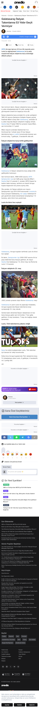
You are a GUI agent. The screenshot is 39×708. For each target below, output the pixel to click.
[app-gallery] (27, 674)
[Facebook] (6, 666)
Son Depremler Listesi (7, 576)
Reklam (3, 658)
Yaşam (6, 491)
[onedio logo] (18, 685)
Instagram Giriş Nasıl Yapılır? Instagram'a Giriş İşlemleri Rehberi (19, 618)
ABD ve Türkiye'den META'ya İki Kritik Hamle (17, 487)
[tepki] (3, 454)
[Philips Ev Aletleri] (5, 7)
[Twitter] (10, 666)
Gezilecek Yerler (20, 643)
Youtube (24, 636)
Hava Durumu (5, 573)
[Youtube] (14, 666)
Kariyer (21, 650)
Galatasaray (20, 51)
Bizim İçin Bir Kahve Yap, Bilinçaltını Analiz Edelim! (19, 493)
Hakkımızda (4, 650)
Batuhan (14, 31)
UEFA (3, 49)
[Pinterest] (18, 666)
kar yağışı (23, 194)
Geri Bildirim (4, 652)
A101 (19, 639)
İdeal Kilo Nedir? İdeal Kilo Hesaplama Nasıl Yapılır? (15, 611)
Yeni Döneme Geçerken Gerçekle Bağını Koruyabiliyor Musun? (20, 500)
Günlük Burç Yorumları (8, 639)
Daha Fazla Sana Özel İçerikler (18, 417)
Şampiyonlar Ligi (7, 179)
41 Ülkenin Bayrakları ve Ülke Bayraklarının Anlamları (15, 621)
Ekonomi (6, 505)
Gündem (10, 15)
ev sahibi (16, 134)
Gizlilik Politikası (5, 654)
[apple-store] (6, 674)
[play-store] (16, 674)
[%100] (17, 7)
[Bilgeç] (34, 7)
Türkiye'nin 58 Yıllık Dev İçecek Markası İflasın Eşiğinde (17, 509)
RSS (20, 658)
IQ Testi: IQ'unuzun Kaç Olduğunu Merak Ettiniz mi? (15, 628)
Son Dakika (32, 639)
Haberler (4, 15)
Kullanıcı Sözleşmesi (24, 652)
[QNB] (22, 7)
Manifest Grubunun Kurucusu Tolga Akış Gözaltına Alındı (17, 550)
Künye (20, 656)
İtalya (3, 350)
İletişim (3, 661)
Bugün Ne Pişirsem (7, 643)
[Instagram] (3, 666)
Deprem (11, 636)
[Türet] (28, 7)
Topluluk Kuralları (6, 656)
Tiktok (24, 639)
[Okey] (11, 7)
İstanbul (4, 124)
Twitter (4, 636)
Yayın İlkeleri (22, 654)
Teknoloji (6, 484)
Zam (17, 636)
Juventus (32, 191)
